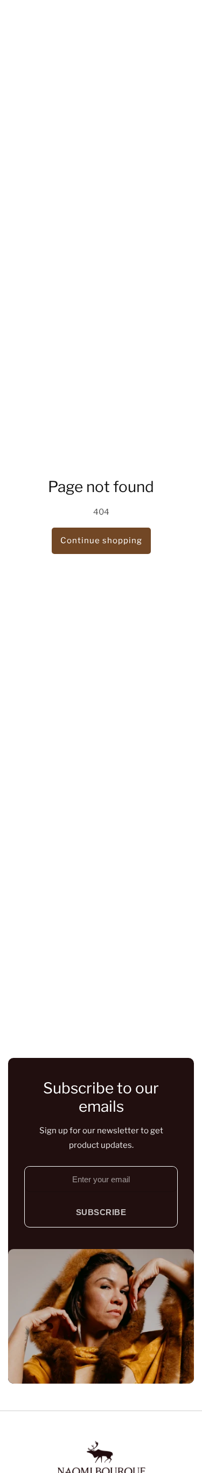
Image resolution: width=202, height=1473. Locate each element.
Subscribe (101, 1212)
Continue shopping (101, 540)
